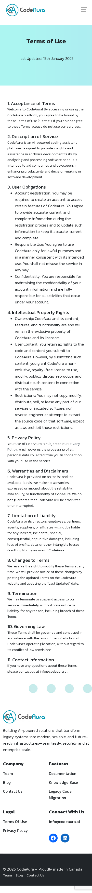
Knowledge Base (63, 782)
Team (8, 773)
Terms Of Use (15, 821)
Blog (7, 782)
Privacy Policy (15, 830)
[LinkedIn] (65, 838)
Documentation (62, 773)
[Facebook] (53, 838)
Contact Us (12, 791)
